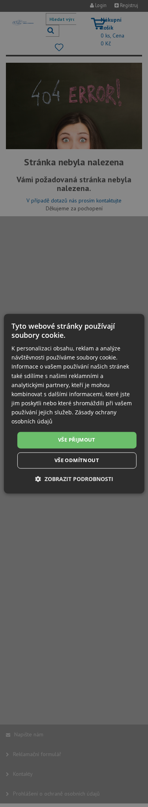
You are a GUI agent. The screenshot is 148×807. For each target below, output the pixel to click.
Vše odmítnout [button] (76, 460)
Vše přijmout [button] (77, 440)
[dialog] (74, 403)
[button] (74, 478)
